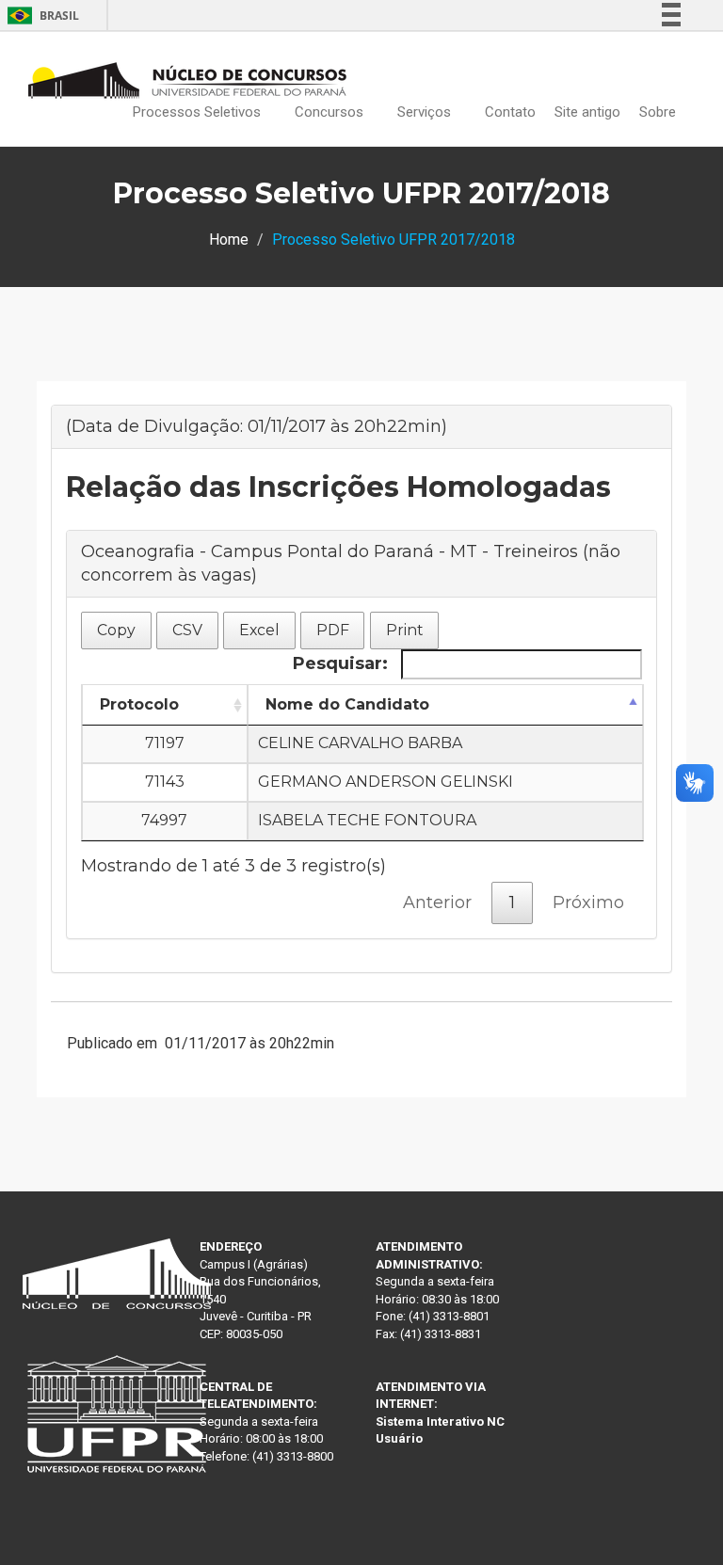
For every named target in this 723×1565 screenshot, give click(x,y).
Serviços (426, 112)
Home (229, 239)
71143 (165, 781)
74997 (164, 820)
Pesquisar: (343, 663)
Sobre (659, 112)
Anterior (437, 902)
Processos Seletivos (199, 112)
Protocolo (139, 704)
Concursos (331, 112)
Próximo (588, 902)
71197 (165, 743)
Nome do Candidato (347, 704)
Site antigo (587, 112)
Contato (510, 112)
